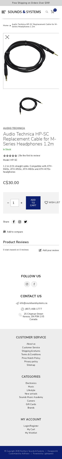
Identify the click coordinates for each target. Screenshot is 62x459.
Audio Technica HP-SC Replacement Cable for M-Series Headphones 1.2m (35, 25)
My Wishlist (31, 432)
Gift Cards (31, 404)
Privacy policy (31, 361)
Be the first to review (29, 155)
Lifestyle (31, 390)
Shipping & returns (31, 351)
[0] (52, 12)
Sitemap (31, 365)
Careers (31, 400)
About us (31, 343)
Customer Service (31, 347)
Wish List (54, 202)
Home (6, 25)
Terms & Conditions (31, 354)
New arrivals (31, 393)
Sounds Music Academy (31, 397)
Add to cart (33, 203)
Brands (31, 407)
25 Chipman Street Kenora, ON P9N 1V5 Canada (33, 316)
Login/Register (31, 426)
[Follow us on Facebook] (34, 284)
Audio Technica (14, 128)
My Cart (31, 429)
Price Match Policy (31, 358)
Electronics (31, 383)
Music (31, 386)
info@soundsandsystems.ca (33, 303)
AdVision (25, 453)
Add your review (51, 250)
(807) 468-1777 (33, 309)
